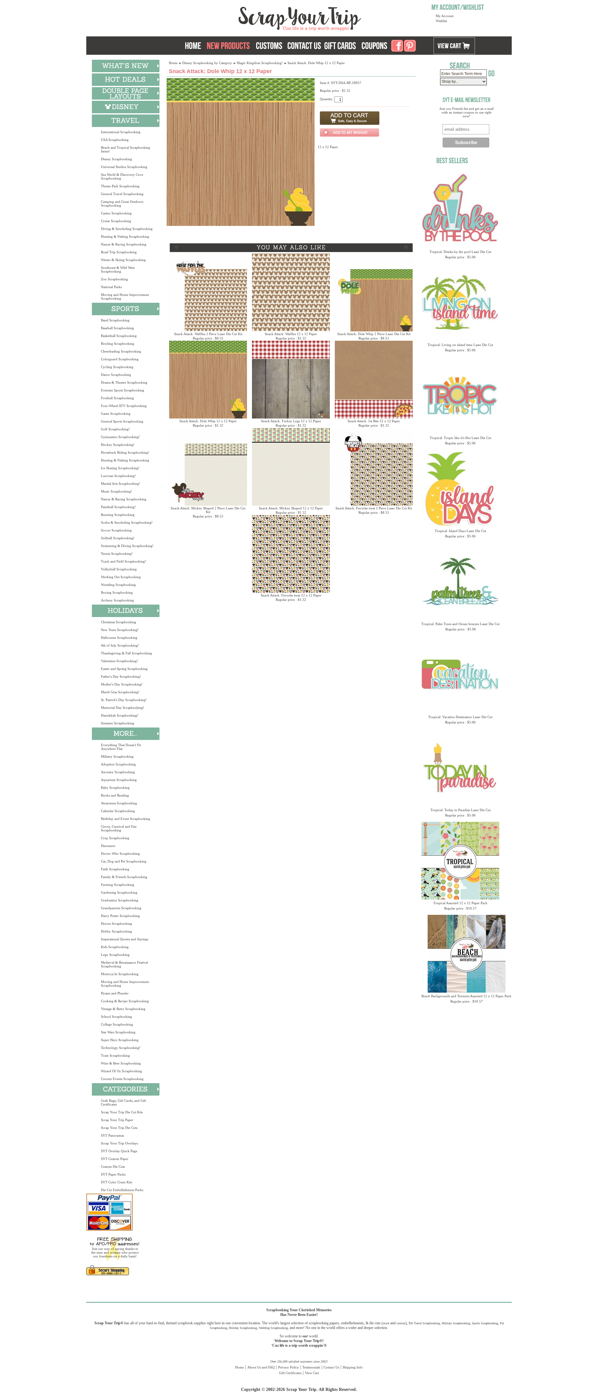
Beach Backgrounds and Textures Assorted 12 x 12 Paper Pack (466, 996)
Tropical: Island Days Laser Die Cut (460, 531)
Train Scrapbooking (115, 1055)
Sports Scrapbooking (485, 1323)
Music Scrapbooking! (116, 491)
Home (173, 63)
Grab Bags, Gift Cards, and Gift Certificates (123, 1102)
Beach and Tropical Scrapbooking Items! (125, 149)
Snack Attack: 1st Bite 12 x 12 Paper (374, 421)
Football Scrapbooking (117, 398)
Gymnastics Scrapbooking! (120, 437)
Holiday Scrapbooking (243, 1328)
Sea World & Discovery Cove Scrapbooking (122, 176)
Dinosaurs (108, 846)
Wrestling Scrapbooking (118, 585)
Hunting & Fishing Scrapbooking (125, 236)
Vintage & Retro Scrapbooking (123, 1009)
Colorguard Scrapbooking (120, 359)
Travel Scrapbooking (427, 1323)
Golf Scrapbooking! (115, 429)
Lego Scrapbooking (115, 955)
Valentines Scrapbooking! (119, 661)
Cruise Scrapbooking (116, 221)
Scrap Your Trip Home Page (257, 17)
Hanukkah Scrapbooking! (119, 715)
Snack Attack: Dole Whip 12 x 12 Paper (208, 421)
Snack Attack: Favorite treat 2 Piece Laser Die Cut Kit (373, 508)
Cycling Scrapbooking (117, 367)
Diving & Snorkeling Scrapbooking (127, 229)
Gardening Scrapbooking (119, 892)
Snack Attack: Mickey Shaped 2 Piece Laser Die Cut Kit (208, 510)
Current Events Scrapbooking (122, 1079)
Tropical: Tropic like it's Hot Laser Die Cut (460, 438)
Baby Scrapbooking (115, 787)
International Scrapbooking (120, 132)
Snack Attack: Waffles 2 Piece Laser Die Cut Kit (208, 334)
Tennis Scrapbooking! (117, 553)
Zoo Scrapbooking (114, 279)
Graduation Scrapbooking (119, 900)
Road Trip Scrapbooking (119, 252)
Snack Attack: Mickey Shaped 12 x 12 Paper (291, 508)
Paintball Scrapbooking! (118, 507)
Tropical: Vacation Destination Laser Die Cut (460, 717)
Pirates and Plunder (115, 993)
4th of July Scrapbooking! (120, 645)
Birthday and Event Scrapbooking (125, 819)
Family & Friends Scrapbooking (124, 877)
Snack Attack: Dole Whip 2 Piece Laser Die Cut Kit (374, 334)
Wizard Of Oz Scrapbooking (121, 1071)
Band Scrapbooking (115, 320)
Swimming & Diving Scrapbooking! (127, 546)
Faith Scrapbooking (115, 869)
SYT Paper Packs (113, 1174)
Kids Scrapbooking (115, 947)
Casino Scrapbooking (116, 213)
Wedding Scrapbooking (273, 1328)
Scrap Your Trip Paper (117, 1120)
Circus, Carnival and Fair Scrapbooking (119, 828)
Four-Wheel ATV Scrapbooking (124, 406)
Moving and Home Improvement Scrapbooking (125, 296)
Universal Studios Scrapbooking (124, 167)
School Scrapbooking (116, 1016)
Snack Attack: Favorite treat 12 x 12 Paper (291, 595)
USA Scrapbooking (115, 140)
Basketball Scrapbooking (119, 336)
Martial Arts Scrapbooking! (120, 483)
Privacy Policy (288, 1367)
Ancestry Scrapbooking (118, 772)
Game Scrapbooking (116, 413)
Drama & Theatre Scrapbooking (124, 382)
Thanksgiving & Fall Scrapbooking (126, 653)
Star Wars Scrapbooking (118, 1032)
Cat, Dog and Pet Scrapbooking (123, 861)
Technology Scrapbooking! (120, 1048)
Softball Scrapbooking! (118, 538)
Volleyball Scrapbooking (119, 569)
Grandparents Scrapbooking (121, 908)
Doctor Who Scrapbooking (120, 853)
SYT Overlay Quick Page (119, 1151)
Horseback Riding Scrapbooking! (125, 452)
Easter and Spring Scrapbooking (124, 669)
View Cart (312, 1373)
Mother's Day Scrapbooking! (122, 684)
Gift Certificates (290, 1373)
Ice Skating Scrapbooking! (120, 468)
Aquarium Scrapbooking (119, 780)
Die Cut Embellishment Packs (122, 1190)
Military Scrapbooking (117, 756)
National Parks (111, 287)
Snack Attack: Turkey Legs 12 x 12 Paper (291, 421)
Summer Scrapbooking (117, 723)
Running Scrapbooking (118, 515)
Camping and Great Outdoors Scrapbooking (122, 203)
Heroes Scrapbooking (116, 923)
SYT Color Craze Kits (116, 1182)
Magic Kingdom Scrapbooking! (260, 63)
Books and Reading (115, 795)
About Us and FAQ (261, 1367)
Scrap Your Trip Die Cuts (119, 1128)
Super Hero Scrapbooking (120, 1040)
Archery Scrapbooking (117, 600)
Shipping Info (353, 1367)
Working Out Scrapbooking (121, 577)
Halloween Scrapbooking (119, 637)
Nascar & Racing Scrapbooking (123, 244)
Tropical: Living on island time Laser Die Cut (460, 345)
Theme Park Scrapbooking (120, 186)
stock (386, 1323)
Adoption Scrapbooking (118, 764)
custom (401, 1323)
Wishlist (441, 21)
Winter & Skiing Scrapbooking (123, 260)
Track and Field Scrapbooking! (123, 561)
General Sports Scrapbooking (122, 421)
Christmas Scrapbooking (118, 622)
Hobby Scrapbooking (116, 931)
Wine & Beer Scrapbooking (121, 1063)
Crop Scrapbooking (115, 838)
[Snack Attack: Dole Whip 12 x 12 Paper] (241, 225)
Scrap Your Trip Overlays (119, 1143)
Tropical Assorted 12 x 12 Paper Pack (460, 903)
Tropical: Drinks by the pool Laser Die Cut (460, 252)
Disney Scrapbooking (116, 159)
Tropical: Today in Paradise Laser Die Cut (460, 810)
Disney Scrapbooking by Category (207, 63)
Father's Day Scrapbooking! (121, 676)
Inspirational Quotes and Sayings (124, 939)
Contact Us (331, 1367)
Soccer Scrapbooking (116, 530)
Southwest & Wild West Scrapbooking (118, 269)
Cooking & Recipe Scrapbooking (125, 1001)
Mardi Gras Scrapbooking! (120, 692)
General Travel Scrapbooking (122, 194)
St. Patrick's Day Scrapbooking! (124, 700)
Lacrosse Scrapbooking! (118, 476)
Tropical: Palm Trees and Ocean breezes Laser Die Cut (460, 624)
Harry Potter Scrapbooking (120, 916)
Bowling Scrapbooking (117, 343)
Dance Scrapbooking (116, 375)
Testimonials (311, 1367)
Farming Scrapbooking (117, 884)
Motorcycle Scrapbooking (120, 974)
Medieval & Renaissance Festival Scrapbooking (124, 964)
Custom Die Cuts (113, 1166)
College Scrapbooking (117, 1024)
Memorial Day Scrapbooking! (122, 707)
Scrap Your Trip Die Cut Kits (122, 1112)
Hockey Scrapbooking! (118, 445)
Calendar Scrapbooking (118, 811)
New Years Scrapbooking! (120, 630)
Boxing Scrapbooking (117, 592)
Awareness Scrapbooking (119, 803)
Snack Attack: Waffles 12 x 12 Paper (291, 334)
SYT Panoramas (112, 1135)
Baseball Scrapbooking (117, 328)
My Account (444, 16)
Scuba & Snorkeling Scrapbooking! (127, 522)
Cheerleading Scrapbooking (121, 351)
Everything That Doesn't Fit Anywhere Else (121, 747)
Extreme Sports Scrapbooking (122, 390)
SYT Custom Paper (114, 1159)
